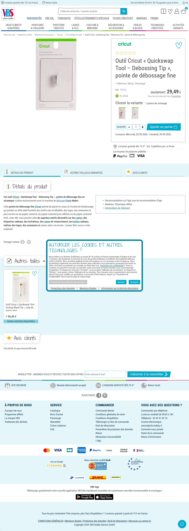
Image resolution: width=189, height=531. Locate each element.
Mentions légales (88, 288)
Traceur (60, 35)
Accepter (134, 282)
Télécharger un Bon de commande (112, 421)
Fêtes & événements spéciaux (91, 18)
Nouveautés (34, 18)
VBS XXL (49, 18)
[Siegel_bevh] (97, 465)
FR (187, 3)
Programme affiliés (14, 414)
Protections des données (63, 288)
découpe (60, 200)
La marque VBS (12, 418)
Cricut (16, 196)
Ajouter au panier (161, 127)
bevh (108, 460)
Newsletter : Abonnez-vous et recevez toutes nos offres (51, 374)
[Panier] (183, 11)
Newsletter (55, 421)
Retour (99, 433)
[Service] (163, 11)
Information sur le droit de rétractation (119, 288)
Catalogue (55, 410)
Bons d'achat (56, 414)
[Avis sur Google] (56, 463)
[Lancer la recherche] (123, 11)
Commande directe (105, 410)
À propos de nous (13, 410)
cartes (79, 217)
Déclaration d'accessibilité (108, 436)
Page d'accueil (9, 35)
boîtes (76, 221)
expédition (176, 96)
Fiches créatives (123, 18)
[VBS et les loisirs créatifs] (8, 14)
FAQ (52, 429)
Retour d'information (151, 436)
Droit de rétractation (105, 425)
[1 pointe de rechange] (135, 113)
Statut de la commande (152, 433)
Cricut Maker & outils (74, 35)
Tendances (64, 18)
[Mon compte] (177, 11)
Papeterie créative (25, 35)
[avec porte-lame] (122, 113)
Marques (141, 18)
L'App (98, 440)
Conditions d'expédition (107, 418)
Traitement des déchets (16, 421)
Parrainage (55, 418)
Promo (154, 18)
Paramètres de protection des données (114, 429)
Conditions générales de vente (110, 414)
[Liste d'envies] (170, 11)
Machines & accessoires (44, 35)
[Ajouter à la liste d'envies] (178, 45)
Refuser (121, 282)
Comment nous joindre (152, 429)
